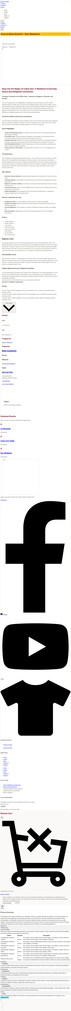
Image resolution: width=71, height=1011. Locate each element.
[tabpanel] (35, 946)
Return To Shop (5, 894)
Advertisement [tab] (5, 984)
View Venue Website (7, 384)
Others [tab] (2, 992)
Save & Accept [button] (5, 997)
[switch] (1, 963)
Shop (5, 14)
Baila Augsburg (9, 351)
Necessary (5, 927)
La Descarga (6, 429)
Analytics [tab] (3, 976)
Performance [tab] (4, 969)
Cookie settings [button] (7, 903)
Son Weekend (6, 453)
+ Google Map (6, 381)
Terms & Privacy (7, 744)
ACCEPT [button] (17, 903)
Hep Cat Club (7, 372)
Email (2, 804)
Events (6, 12)
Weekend (9, 342)
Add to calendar (9, 303)
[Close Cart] (2, 817)
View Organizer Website (8, 363)
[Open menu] (2, 29)
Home (5, 10)
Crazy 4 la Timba (7, 441)
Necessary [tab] (3, 926)
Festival (4, 342)
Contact (6, 17)
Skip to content (5, 1)
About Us (6, 15)
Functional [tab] (3, 961)
